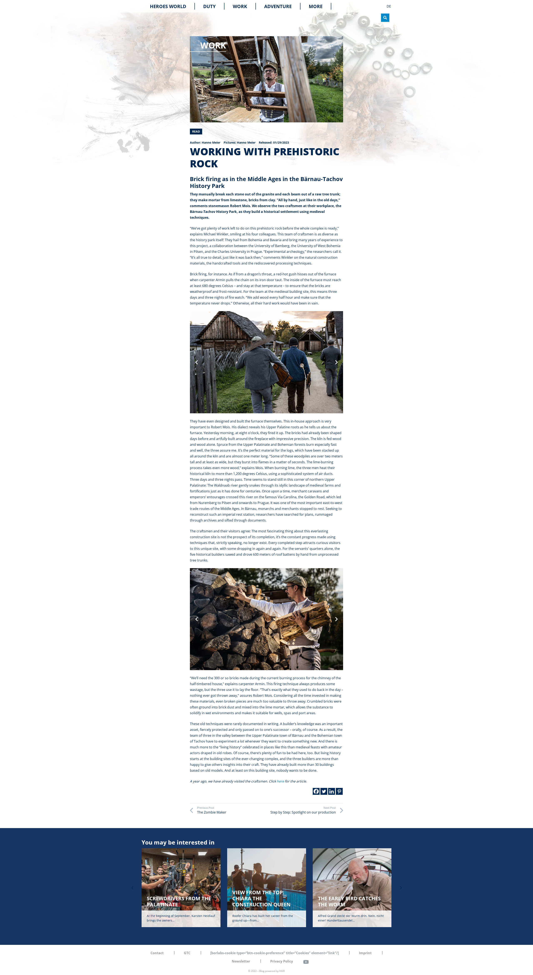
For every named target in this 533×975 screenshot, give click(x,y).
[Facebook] (316, 791)
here (280, 781)
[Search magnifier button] (385, 18)
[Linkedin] (331, 791)
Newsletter (241, 961)
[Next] (400, 888)
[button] (325, 6)
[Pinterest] (339, 791)
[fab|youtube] (306, 961)
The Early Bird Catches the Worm (349, 901)
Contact (157, 953)
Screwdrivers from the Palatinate (179, 901)
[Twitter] (323, 791)
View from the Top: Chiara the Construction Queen (261, 898)
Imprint (365, 953)
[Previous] (132, 888)
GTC (187, 953)
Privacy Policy (281, 961)
